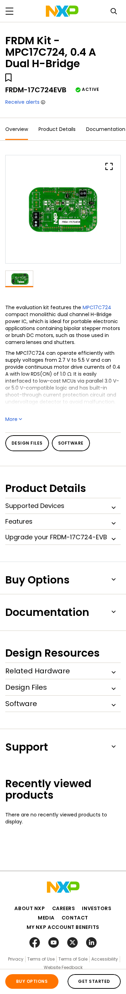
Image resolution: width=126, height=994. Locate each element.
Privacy (15, 959)
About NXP (29, 908)
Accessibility (104, 959)
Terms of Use (41, 959)
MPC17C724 (97, 307)
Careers (63, 908)
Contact (75, 917)
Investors (96, 908)
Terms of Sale (73, 959)
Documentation (105, 129)
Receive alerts (22, 102)
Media (46, 917)
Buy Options (32, 981)
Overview (16, 129)
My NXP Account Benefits (63, 927)
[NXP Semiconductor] (62, 11)
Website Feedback (63, 967)
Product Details (57, 129)
